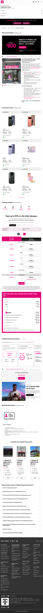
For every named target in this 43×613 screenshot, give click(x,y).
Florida (9, 27)
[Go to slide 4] (13, 85)
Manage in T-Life (17, 23)
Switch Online (26, 23)
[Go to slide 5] (15, 85)
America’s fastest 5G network (30, 97)
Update (21, 378)
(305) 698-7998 (34, 470)
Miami (13, 27)
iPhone (39, 72)
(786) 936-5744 (21, 470)
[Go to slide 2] (18, 56)
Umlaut (11, 342)
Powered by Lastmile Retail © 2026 (21, 611)
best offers (33, 67)
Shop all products (21, 197)
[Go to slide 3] (29, 56)
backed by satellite (28, 98)
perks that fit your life (34, 68)
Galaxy (25, 73)
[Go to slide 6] (18, 85)
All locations (4, 27)
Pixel (30, 73)
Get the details (23, 47)
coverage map (30, 342)
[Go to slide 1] (6, 56)
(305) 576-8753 (7, 472)
